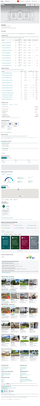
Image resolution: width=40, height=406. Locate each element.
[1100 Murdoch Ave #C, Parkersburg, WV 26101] (24, 310)
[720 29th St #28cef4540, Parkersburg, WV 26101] (15, 282)
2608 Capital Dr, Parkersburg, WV (6, 45)
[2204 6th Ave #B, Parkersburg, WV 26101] (24, 325)
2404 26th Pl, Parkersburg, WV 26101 (7, 90)
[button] (18, 1)
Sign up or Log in (34, 1)
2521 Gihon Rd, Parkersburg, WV (6, 55)
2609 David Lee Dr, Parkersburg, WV (7, 50)
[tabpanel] (20, 112)
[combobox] (11, 1)
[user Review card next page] (38, 242)
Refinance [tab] (16, 104)
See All (3, 230)
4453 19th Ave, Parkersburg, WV (6, 65)
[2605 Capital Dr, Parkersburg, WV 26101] (15, 353)
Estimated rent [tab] (11, 104)
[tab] (4, 158)
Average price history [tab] (9, 174)
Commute (19, 234)
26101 (15, 3)
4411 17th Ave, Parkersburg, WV (6, 47)
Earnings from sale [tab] (4, 104)
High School (15, 199)
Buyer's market (9, 182)
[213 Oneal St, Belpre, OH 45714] (15, 338)
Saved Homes (22, 1)
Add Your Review (20, 250)
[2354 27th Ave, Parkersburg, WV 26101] (24, 353)
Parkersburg (12, 3)
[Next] (38, 284)
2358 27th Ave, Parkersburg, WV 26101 (7, 87)
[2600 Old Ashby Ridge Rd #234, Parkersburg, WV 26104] (5, 296)
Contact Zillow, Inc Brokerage (4, 389)
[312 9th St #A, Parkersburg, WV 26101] (33, 282)
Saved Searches (27, 1)
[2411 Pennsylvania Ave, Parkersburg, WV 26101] (34, 353)
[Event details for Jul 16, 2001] (37, 162)
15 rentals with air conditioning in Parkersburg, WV (9, 291)
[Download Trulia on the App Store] (5, 391)
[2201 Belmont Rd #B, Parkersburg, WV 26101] (34, 325)
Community (6, 234)
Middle (11, 199)
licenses (22, 385)
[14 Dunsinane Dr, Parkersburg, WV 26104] (15, 310)
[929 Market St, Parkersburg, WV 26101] (33, 296)
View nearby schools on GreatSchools (7, 217)
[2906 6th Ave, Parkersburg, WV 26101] (5, 338)
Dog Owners (11, 234)
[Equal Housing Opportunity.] (10, 399)
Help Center (16, 399)
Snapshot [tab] (3, 174)
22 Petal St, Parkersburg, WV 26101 (7, 82)
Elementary (7, 199)
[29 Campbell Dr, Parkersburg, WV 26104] (33, 310)
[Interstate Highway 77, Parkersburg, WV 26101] (24, 338)
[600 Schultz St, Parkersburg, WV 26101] (5, 325)
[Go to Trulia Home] (2, 1)
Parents (15, 234)
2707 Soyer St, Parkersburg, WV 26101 (7, 80)
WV (9, 3)
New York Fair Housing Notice (4, 387)
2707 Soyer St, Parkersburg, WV (6, 52)
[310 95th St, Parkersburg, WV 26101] (15, 325)
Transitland (11, 383)
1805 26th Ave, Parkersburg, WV (6, 42)
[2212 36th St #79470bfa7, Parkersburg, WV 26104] (5, 282)
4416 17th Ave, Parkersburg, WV (6, 60)
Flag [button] (8, 247)
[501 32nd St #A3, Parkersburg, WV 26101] (15, 296)
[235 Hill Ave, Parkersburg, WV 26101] (34, 338)
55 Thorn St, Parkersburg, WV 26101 (7, 77)
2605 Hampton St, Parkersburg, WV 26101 (8, 92)
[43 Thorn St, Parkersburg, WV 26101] (5, 353)
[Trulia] (2, 391)
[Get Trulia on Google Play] (11, 391)
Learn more (30, 219)
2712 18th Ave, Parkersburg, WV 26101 (7, 85)
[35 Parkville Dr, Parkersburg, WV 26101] (24, 282)
